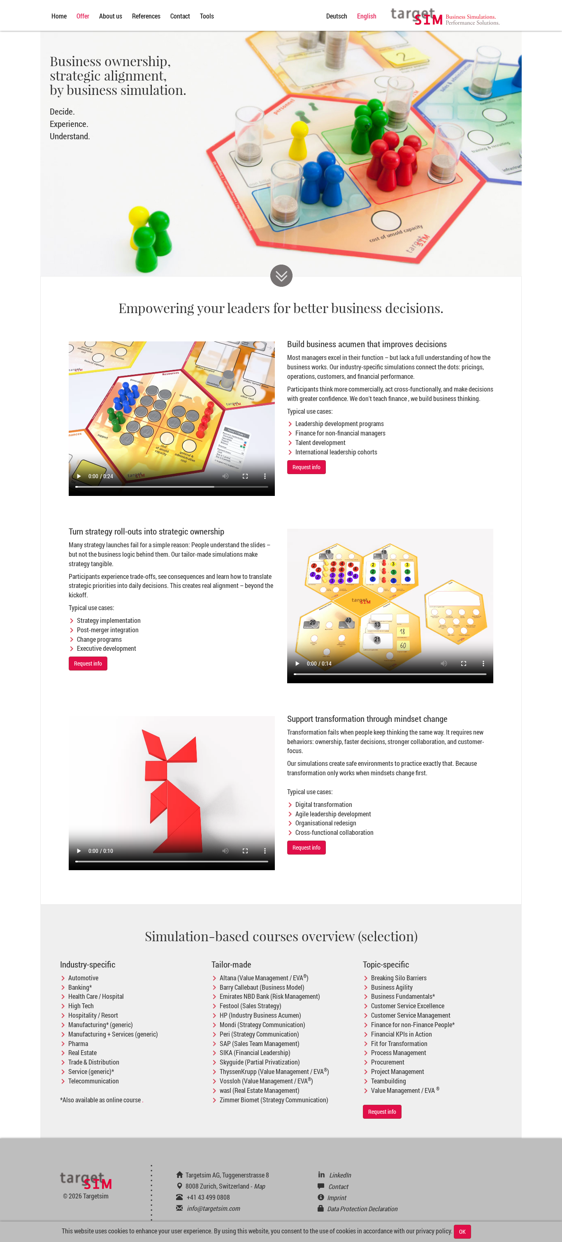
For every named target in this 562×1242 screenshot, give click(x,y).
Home (59, 16)
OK (462, 1231)
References (146, 16)
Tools (207, 16)
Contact (180, 16)
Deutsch (336, 16)
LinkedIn (340, 1175)
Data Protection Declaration (362, 1208)
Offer (83, 16)
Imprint (336, 1197)
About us (110, 16)
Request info (306, 467)
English (366, 16)
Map (259, 1186)
